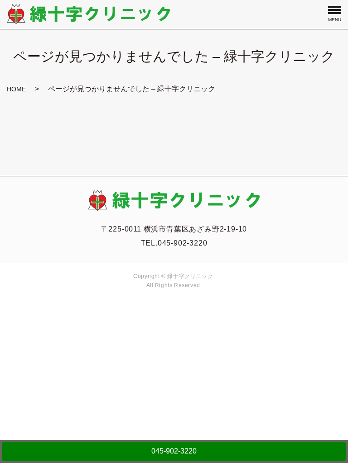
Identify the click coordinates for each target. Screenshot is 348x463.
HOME (16, 89)
